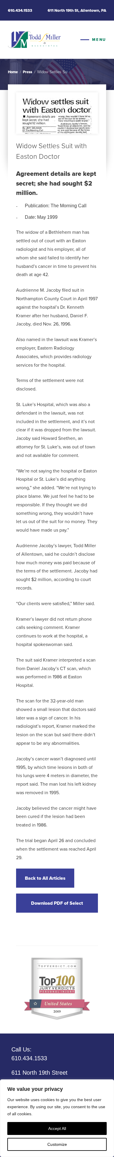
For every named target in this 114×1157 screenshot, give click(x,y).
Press (27, 72)
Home (13, 72)
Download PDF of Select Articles (57, 906)
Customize (57, 1144)
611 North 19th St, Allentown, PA (77, 10)
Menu (99, 39)
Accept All (57, 1128)
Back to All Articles (45, 878)
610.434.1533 (20, 10)
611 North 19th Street (39, 1077)
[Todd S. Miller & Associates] (34, 39)
